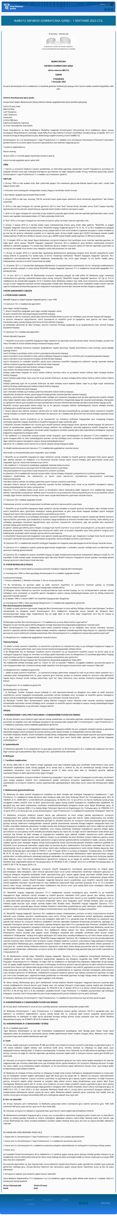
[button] (61, 6)
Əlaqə (65, 1200)
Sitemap (31, 1204)
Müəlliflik (47, 1200)
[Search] (111, 4)
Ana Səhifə (28, 1200)
